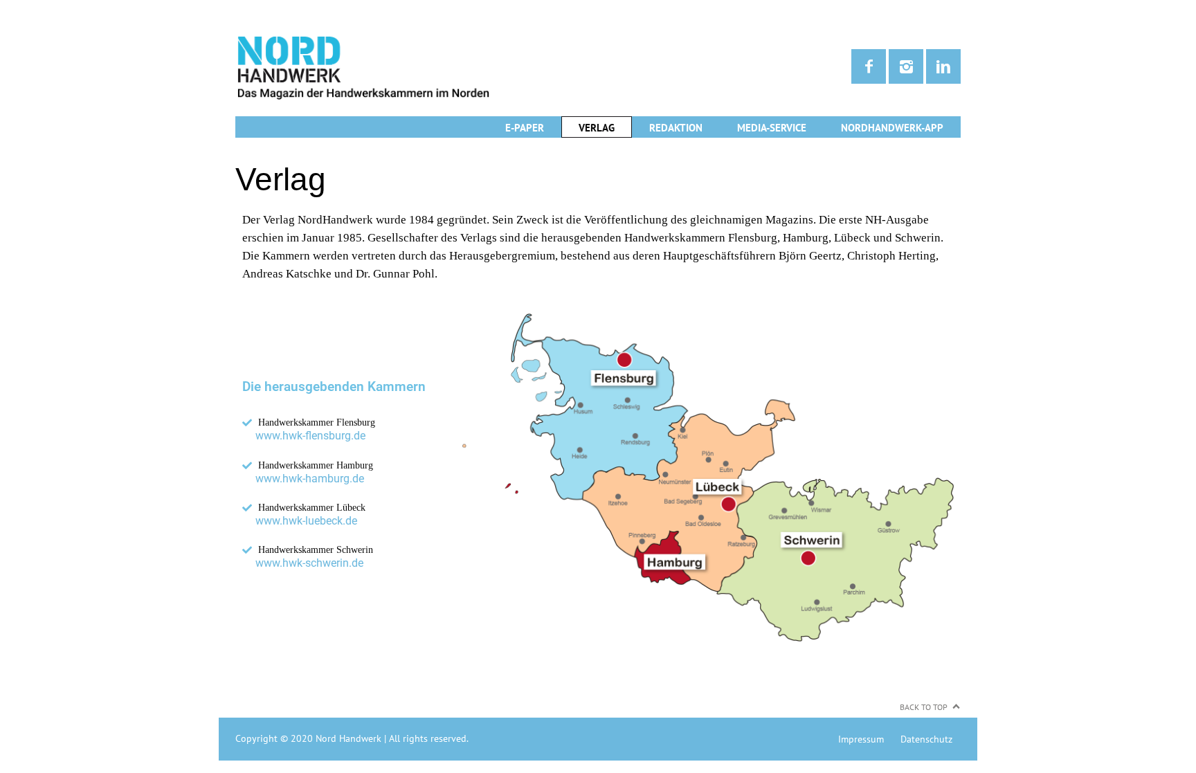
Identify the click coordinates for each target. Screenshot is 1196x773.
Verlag (597, 127)
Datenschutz (926, 739)
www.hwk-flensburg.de (310, 435)
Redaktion (676, 127)
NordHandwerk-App (892, 127)
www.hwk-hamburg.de (309, 478)
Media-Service (771, 127)
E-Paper (524, 127)
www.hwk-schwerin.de (309, 563)
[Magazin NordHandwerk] (416, 66)
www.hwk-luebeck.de (306, 520)
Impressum (861, 739)
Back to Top (924, 707)
